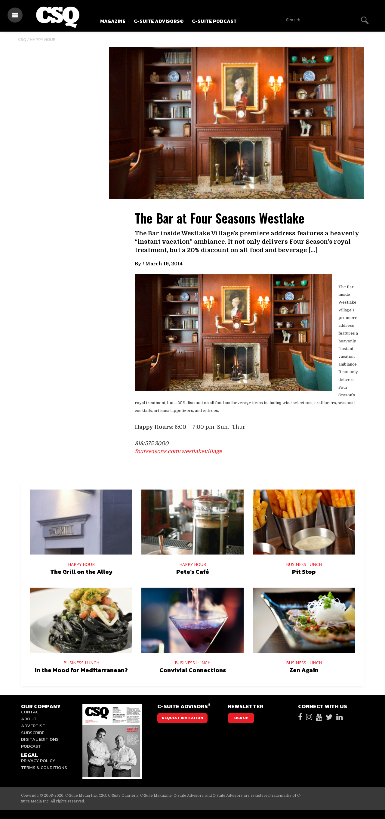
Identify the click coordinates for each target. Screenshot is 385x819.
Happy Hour (43, 39)
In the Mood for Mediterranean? (81, 670)
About (29, 718)
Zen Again (304, 670)
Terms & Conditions (44, 767)
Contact (31, 711)
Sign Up (241, 718)
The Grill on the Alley (81, 571)
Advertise (33, 725)
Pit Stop (304, 571)
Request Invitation (182, 718)
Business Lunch (304, 564)
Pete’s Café (192, 571)
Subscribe (32, 732)
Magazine (112, 21)
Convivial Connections (192, 670)
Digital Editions (40, 739)
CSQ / (24, 39)
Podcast (31, 746)
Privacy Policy (38, 760)
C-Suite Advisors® (158, 21)
